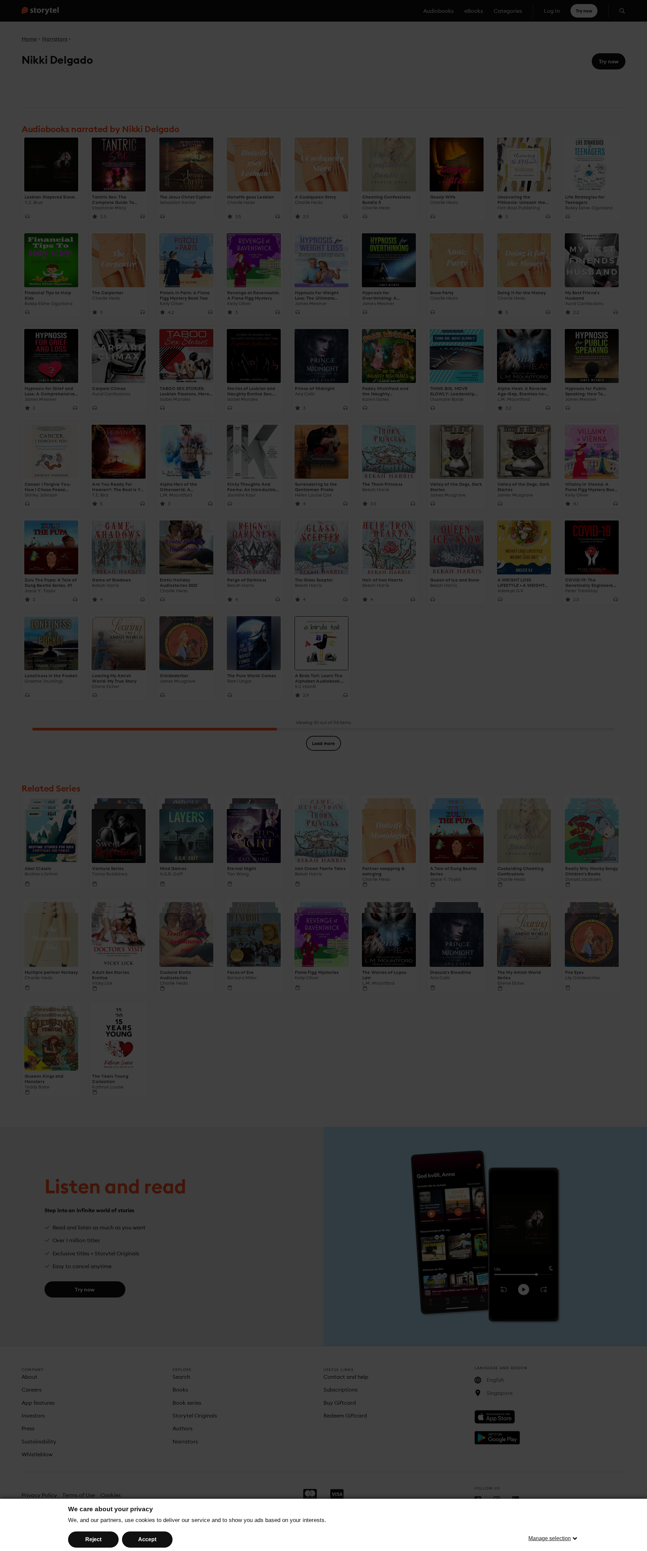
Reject (93, 1539)
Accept (147, 1539)
